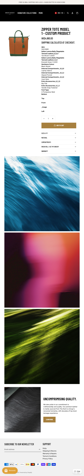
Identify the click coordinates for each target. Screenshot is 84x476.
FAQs (44, 448)
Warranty (44, 151)
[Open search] (67, 13)
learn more (49, 419)
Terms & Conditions (49, 456)
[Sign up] (39, 449)
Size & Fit (44, 133)
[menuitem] (27, 13)
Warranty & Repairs (49, 453)
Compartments (46, 142)
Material (44, 138)
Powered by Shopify (26, 472)
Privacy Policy (48, 459)
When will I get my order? (50, 147)
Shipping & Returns (49, 451)
